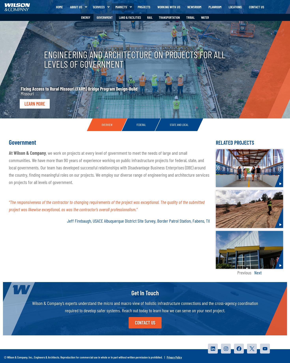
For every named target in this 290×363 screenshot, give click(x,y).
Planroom (215, 7)
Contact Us (256, 7)
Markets (121, 7)
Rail (149, 17)
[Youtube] (265, 349)
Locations (235, 7)
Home (59, 7)
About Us (76, 7)
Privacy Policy (174, 357)
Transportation (169, 17)
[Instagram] (226, 349)
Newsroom (194, 7)
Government (105, 17)
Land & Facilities (130, 17)
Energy (85, 17)
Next (258, 272)
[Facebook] (239, 349)
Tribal (190, 17)
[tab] (107, 124)
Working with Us (168, 7)
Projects (144, 7)
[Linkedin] (213, 349)
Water (205, 17)
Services (99, 7)
